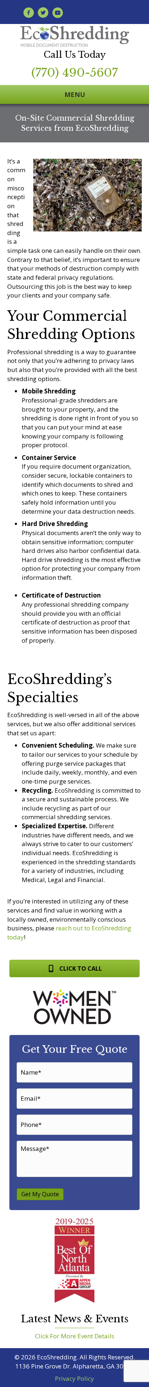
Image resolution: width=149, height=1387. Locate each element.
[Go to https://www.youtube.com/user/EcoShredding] (57, 13)
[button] (74, 968)
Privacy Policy (74, 1378)
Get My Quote (40, 1194)
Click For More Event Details (74, 1336)
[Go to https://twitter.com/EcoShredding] (43, 13)
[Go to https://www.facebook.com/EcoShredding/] (28, 13)
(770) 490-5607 (74, 72)
